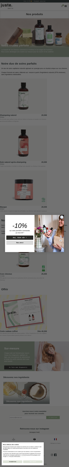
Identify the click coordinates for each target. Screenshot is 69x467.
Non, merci (19, 242)
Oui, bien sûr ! (20, 237)
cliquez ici (23, 456)
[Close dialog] (61, 217)
